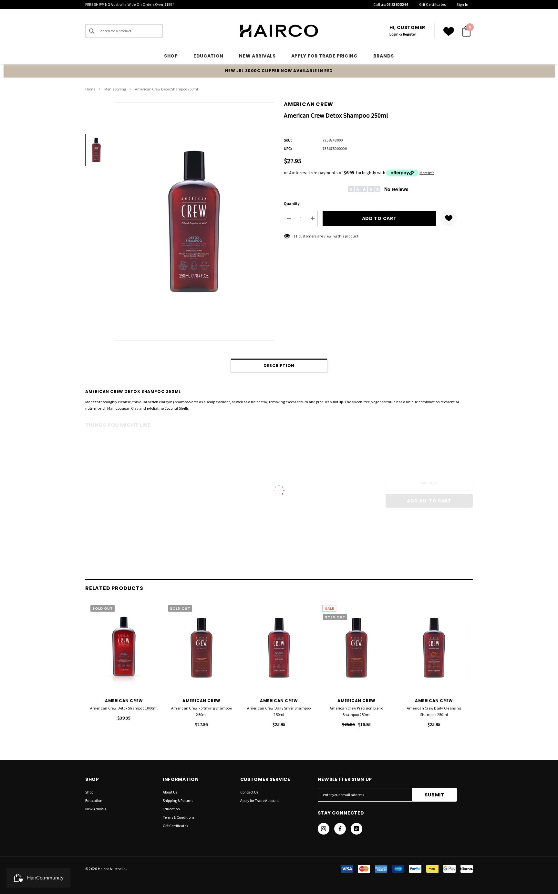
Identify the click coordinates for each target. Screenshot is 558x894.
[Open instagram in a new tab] (323, 829)
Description (279, 365)
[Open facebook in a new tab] (340, 829)
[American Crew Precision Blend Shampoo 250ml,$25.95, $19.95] (356, 647)
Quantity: (292, 203)
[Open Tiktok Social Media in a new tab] (356, 829)
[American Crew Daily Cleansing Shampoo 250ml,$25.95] (434, 647)
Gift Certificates (432, 4)
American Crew (308, 104)
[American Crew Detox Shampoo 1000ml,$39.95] (124, 647)
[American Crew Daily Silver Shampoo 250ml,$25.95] (279, 647)
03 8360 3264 (397, 4)
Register (409, 34)
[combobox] (124, 31)
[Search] (91, 31)
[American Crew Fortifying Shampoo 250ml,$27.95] (201, 647)
